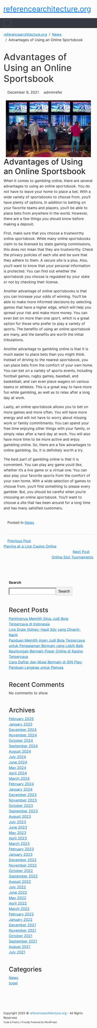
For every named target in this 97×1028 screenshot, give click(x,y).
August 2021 (19, 946)
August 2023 (20, 816)
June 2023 (18, 827)
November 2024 (23, 735)
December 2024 (23, 729)
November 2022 (23, 865)
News (29, 522)
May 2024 (17, 767)
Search (15, 582)
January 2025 (20, 724)
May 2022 (17, 898)
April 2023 (18, 838)
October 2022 (21, 870)
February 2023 (21, 849)
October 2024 (21, 740)
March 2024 (19, 778)
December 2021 (22, 925)
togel (13, 983)
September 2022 (23, 876)
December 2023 (23, 794)
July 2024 (17, 756)
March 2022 (19, 908)
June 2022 (18, 892)
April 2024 (18, 773)
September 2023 (23, 811)
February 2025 (21, 718)
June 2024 (18, 762)
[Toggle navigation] (7, 23)
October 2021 (20, 935)
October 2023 (21, 805)
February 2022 (21, 914)
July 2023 (17, 822)
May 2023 (17, 832)
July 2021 (17, 952)
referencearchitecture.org (47, 9)
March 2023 (19, 843)
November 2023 (23, 800)
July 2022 (17, 887)
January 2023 (20, 854)
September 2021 (23, 941)
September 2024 (23, 746)
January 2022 (20, 919)
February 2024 (21, 784)
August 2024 (20, 751)
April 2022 (18, 903)
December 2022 (23, 860)
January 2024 (20, 789)
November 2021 (22, 930)
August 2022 (20, 881)
